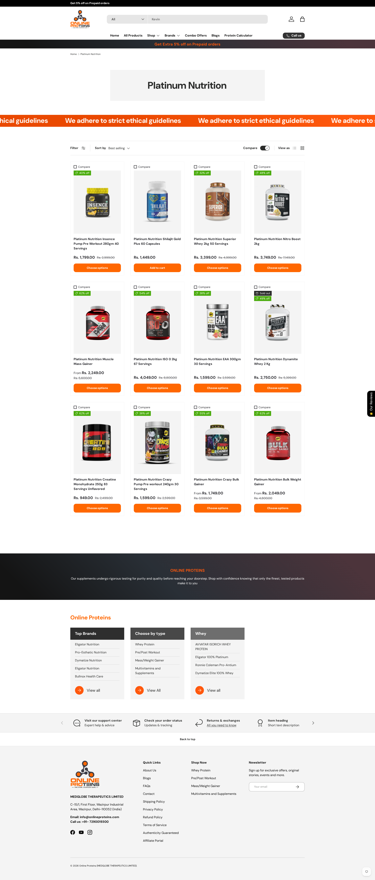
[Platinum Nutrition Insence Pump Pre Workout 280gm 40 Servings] (97, 202)
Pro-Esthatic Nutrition (90, 652)
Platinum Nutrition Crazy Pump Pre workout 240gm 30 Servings (156, 484)
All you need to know (221, 725)
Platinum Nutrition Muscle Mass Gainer (94, 361)
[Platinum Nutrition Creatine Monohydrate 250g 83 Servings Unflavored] (97, 442)
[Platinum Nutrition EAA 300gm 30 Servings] (217, 322)
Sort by (100, 148)
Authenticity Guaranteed (161, 833)
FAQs (146, 786)
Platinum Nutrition (90, 54)
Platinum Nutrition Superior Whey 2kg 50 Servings (215, 241)
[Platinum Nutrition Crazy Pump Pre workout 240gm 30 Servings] (157, 442)
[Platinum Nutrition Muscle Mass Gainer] (97, 322)
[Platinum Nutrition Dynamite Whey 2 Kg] (277, 322)
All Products (133, 35)
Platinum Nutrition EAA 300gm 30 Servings (217, 361)
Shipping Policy (154, 802)
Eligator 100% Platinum (211, 657)
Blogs (216, 35)
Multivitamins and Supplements (148, 670)
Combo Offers (196, 35)
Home (114, 35)
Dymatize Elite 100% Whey (214, 673)
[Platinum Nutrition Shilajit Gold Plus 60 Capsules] (157, 202)
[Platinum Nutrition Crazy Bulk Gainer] (217, 442)
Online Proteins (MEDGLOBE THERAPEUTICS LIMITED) (108, 865)
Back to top (187, 739)
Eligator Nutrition (87, 644)
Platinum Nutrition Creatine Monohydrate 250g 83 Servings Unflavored (95, 484)
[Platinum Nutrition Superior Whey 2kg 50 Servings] (217, 202)
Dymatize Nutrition (88, 660)
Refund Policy (152, 817)
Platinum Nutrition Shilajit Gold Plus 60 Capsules (157, 241)
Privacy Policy (153, 809)
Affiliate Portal (153, 841)
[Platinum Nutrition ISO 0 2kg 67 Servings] (157, 322)
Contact (148, 794)
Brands (170, 35)
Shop (151, 35)
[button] (302, 19)
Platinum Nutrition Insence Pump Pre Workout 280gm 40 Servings (96, 243)
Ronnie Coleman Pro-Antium (215, 665)
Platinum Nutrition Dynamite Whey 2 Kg (276, 361)
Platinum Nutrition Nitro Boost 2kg (277, 241)
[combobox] (187, 19)
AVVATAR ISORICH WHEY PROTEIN (213, 646)
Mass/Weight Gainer (149, 660)
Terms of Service (155, 825)
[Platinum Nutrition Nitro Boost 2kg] (277, 202)
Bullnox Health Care (89, 676)
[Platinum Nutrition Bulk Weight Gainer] (277, 442)
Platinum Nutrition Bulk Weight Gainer (277, 481)
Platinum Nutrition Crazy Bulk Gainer (216, 481)
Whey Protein (144, 644)
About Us (149, 770)
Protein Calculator (238, 35)
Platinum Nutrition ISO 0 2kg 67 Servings (155, 361)
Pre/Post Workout (147, 652)
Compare (250, 148)
